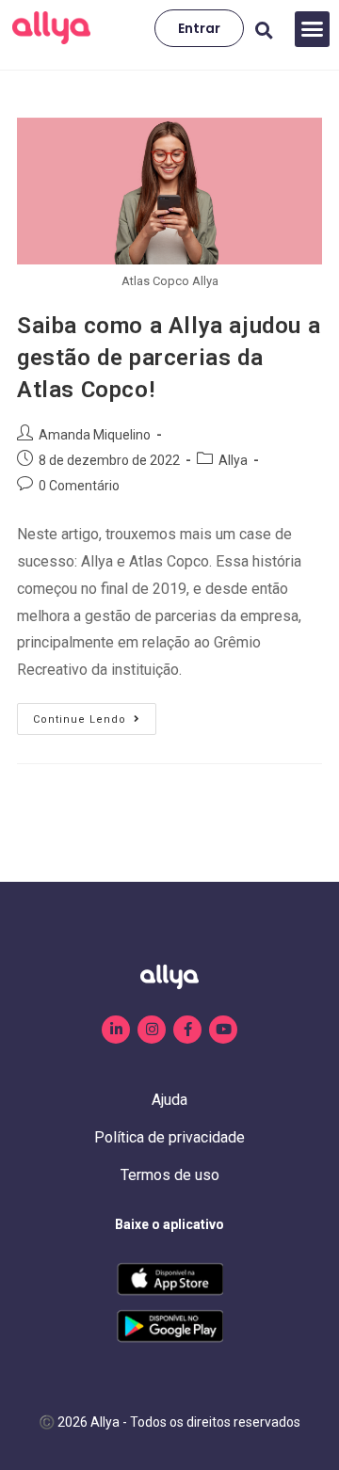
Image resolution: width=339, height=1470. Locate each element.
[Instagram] (151, 1029)
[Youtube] (223, 1029)
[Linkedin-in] (116, 1029)
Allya (233, 460)
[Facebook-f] (187, 1029)
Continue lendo (94, 714)
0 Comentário (79, 485)
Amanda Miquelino (95, 434)
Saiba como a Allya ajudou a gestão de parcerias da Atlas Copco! (168, 357)
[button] (313, 29)
